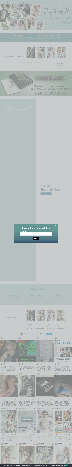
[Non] (70, 465)
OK (66, 465)
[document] (36, 233)
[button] (56, 225)
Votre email (23, 231)
